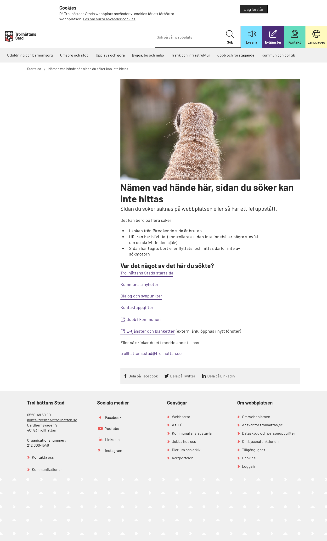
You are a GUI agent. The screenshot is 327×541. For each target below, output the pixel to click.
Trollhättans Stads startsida (146, 272)
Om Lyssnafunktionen (260, 441)
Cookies (249, 458)
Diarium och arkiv (186, 449)
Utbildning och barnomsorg (30, 55)
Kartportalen (182, 458)
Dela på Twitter (182, 376)
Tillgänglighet (253, 449)
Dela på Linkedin (221, 376)
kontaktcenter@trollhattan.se (52, 419)
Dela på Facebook (143, 376)
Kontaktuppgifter (136, 307)
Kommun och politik (278, 55)
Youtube (112, 428)
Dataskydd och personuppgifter (268, 433)
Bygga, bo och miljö (148, 55)
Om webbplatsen (256, 416)
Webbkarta (181, 416)
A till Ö (177, 424)
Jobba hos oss (184, 441)
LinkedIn (112, 439)
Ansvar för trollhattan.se (262, 424)
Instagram (113, 450)
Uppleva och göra (110, 55)
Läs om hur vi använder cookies (109, 19)
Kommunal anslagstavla (192, 433)
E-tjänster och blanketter (151, 331)
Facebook (113, 417)
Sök (230, 42)
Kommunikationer (47, 469)
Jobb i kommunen (144, 319)
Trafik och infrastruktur (190, 55)
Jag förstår (253, 9)
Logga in (249, 466)
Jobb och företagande (235, 55)
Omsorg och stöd (74, 55)
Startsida (34, 69)
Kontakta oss (43, 457)
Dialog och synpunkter (141, 295)
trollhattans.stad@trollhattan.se (151, 353)
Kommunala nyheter (139, 284)
